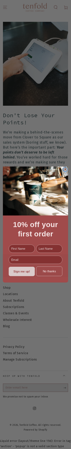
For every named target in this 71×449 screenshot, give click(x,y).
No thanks (49, 271)
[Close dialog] (65, 169)
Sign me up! (21, 271)
